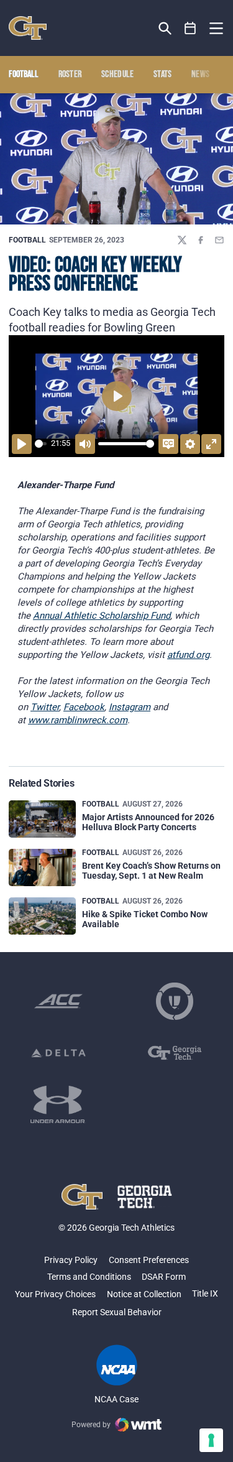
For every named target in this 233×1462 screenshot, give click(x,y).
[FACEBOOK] (201, 240)
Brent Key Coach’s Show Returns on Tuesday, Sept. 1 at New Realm (151, 870)
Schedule (117, 75)
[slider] (41, 444)
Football (27, 240)
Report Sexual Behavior (117, 1312)
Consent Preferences (149, 1260)
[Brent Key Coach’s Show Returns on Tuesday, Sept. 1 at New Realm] (42, 868)
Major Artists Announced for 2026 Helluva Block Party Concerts (148, 821)
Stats (162, 75)
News (200, 75)
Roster (70, 75)
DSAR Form (164, 1277)
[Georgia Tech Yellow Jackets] (28, 28)
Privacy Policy (71, 1260)
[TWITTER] (182, 240)
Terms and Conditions (89, 1277)
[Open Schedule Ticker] (190, 28)
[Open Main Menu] (216, 29)
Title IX (205, 1293)
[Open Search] (165, 28)
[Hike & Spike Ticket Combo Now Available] (42, 916)
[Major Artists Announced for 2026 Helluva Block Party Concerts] (42, 819)
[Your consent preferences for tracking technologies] (211, 1440)
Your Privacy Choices (55, 1294)
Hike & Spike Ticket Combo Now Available (145, 918)
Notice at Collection (144, 1294)
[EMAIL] (219, 240)
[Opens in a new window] (58, 1001)
